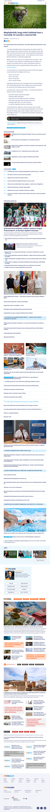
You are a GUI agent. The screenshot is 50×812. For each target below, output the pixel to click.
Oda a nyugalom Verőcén (10, 474)
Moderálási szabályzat (19, 808)
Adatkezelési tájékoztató (9, 808)
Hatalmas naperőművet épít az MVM (13, 397)
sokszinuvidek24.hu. (12, 67)
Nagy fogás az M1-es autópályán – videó (14, 305)
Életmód (14, 122)
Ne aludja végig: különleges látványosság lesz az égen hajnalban (22, 401)
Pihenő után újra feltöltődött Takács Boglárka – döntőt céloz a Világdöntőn (13, 355)
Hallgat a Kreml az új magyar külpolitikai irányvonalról (18, 267)
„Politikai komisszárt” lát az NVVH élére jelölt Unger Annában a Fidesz (22, 381)
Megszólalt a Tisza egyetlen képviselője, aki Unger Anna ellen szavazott (36, 656)
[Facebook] (41, 808)
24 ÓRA (14, 169)
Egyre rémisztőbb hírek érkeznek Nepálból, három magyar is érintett (21, 405)
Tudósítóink (21, 778)
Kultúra (12, 780)
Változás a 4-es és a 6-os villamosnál (13, 487)
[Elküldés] (9, 41)
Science (33, 731)
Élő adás (11, 583)
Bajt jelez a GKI (7, 416)
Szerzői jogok (27, 808)
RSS (31, 808)
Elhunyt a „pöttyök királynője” (11, 413)
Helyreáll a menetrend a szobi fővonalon (14, 389)
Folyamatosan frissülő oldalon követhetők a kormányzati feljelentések (21, 385)
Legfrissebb (36, 778)
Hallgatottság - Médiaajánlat (19, 806)
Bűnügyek (28, 780)
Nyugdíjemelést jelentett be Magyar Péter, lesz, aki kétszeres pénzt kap (23, 265)
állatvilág (9, 127)
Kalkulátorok (39, 664)
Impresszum (27, 806)
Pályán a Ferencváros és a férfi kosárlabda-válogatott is (26, 536)
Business (15, 731)
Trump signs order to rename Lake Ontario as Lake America (14, 754)
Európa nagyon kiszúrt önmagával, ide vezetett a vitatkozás (24, 504)
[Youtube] (45, 808)
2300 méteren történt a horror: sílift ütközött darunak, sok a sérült (34, 369)
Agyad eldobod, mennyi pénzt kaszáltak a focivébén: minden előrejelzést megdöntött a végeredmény (36, 722)
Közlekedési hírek (28, 790)
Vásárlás (25, 664)
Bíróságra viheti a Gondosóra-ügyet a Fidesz (15, 393)
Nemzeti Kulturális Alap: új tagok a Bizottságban (17, 294)
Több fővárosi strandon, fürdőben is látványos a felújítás (34, 355)
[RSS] (38, 808)
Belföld (5, 778)
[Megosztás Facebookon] (5, 41)
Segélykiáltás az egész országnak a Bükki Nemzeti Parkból (18, 313)
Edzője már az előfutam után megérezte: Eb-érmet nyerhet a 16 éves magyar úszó (24, 533)
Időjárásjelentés (39, 790)
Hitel (19, 664)
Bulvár (28, 778)
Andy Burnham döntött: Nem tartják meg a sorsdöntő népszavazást (14, 645)
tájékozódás (22, 127)
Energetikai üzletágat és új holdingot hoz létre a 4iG (16, 500)
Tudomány (13, 778)
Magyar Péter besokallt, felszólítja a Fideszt (27, 244)
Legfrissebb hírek (17, 790)
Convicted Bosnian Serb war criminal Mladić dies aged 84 (36, 765)
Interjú (20, 780)
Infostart (6, 38)
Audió (35, 780)
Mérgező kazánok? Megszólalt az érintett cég (15, 478)
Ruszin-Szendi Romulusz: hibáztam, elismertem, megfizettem (23, 470)
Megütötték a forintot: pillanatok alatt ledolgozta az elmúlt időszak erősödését (23, 627)
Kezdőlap (9, 122)
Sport (21, 731)
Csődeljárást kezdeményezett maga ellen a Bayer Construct (18, 496)
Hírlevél (43, 780)
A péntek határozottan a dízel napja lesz (18, 450)
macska (15, 127)
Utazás (32, 664)
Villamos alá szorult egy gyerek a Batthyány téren (11, 369)
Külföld (5, 780)
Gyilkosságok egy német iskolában (12, 333)
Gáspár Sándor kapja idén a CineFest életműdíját (16, 301)
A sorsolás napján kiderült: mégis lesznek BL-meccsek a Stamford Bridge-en (23, 409)
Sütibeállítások (7, 809)
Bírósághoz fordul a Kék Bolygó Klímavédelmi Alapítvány (18, 309)
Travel (26, 731)
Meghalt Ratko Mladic (9, 337)
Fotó (42, 778)
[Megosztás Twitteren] (7, 41)
